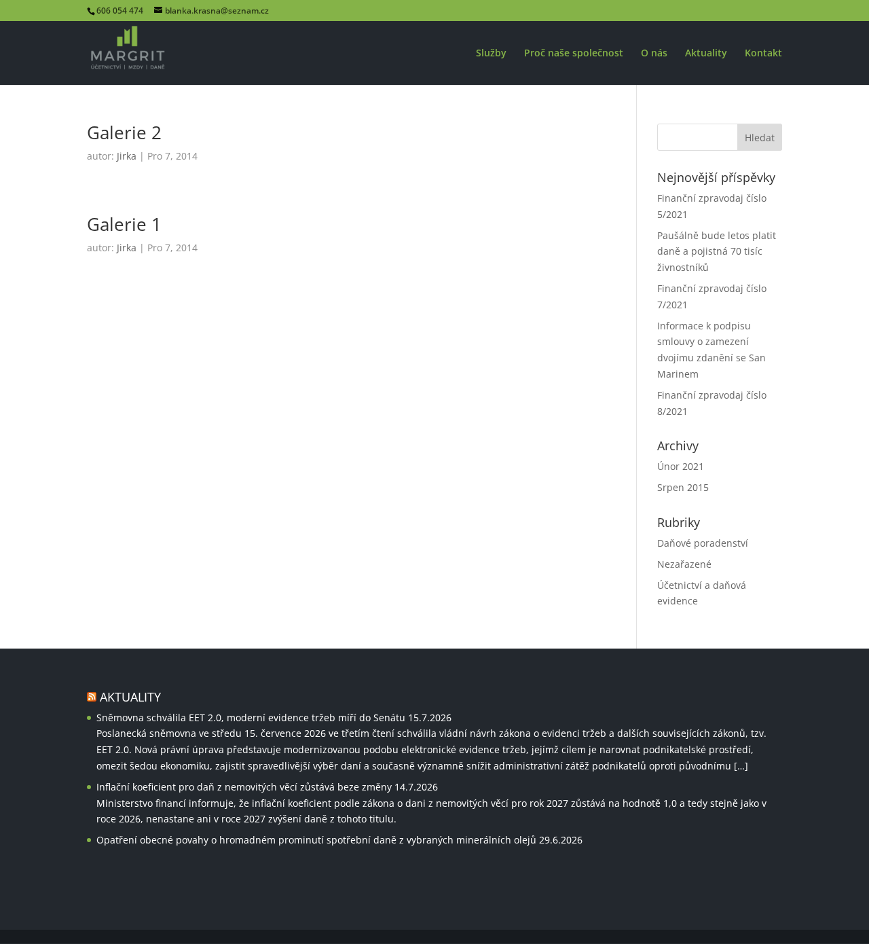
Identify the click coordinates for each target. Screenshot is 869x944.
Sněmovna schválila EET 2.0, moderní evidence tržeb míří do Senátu (250, 717)
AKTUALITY (130, 697)
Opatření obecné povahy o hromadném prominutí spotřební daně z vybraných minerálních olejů (316, 839)
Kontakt (763, 53)
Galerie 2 (124, 132)
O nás (654, 53)
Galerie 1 (124, 224)
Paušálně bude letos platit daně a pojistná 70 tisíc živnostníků (716, 251)
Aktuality (706, 53)
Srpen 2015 (683, 487)
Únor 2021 (680, 466)
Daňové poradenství (702, 543)
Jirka (126, 155)
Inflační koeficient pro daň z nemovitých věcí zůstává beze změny (244, 786)
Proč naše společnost (573, 53)
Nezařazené (684, 564)
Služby (491, 53)
